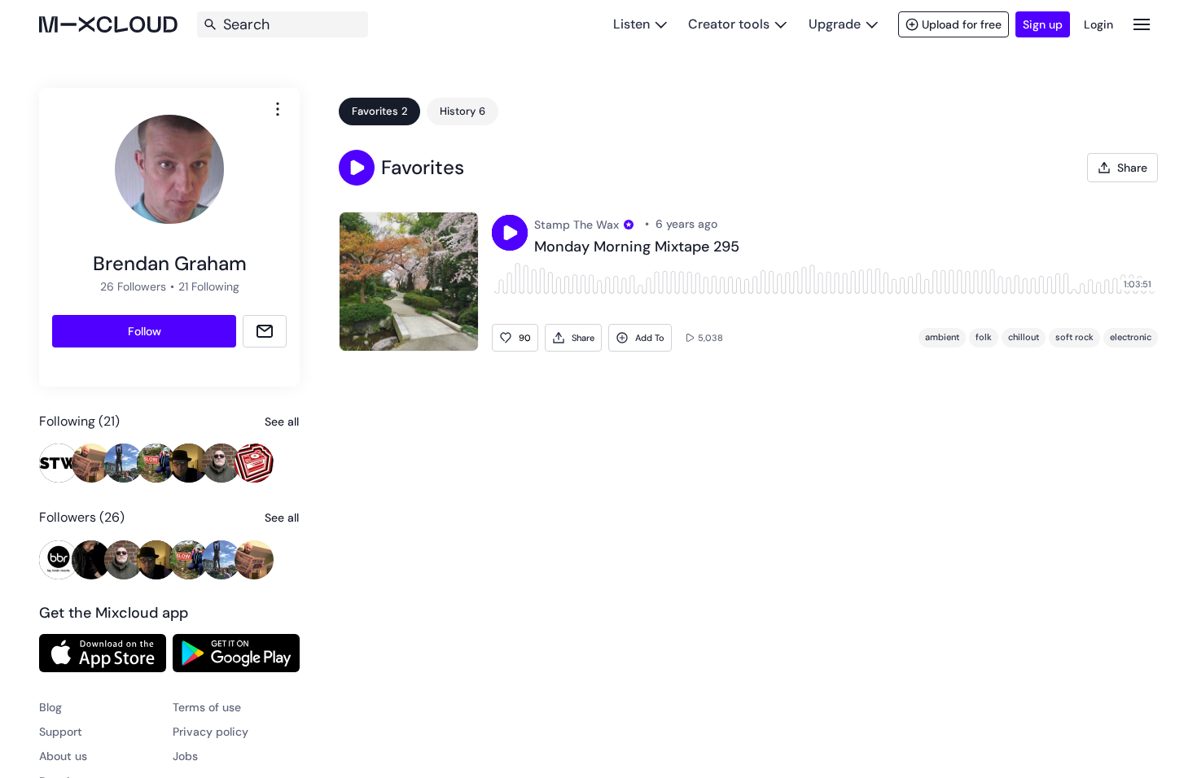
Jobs (185, 756)
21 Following (208, 286)
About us (63, 756)
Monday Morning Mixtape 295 (636, 247)
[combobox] (278, 109)
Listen (631, 24)
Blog (50, 707)
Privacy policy (210, 731)
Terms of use (207, 707)
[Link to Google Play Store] (236, 652)
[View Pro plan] (628, 224)
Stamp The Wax (576, 224)
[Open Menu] (1141, 24)
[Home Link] (108, 24)
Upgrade (835, 24)
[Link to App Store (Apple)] (102, 652)
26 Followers (133, 286)
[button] (357, 168)
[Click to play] (510, 233)
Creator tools (729, 24)
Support (60, 731)
